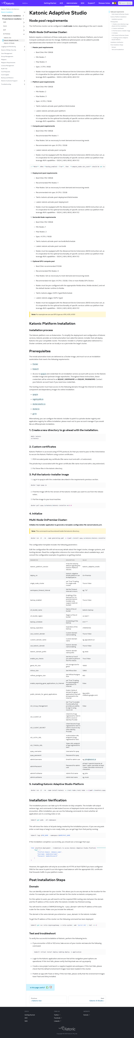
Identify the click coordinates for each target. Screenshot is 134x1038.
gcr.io (35, 414)
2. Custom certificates (118, 28)
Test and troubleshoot (118, 49)
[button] (114, 3)
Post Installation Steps (117, 45)
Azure (5, 26)
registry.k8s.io (38, 399)
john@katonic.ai (90, 759)
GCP (4, 30)
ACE (61, 3)
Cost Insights (5, 74)
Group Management (7, 56)
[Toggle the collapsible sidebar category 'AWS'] (24, 22)
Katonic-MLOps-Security (8, 50)
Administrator (72, 3)
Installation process (117, 19)
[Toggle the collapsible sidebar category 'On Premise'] (24, 34)
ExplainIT (91, 3)
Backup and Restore (7, 77)
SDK (82, 3)
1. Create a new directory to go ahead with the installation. (120, 25)
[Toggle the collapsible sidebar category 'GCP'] (24, 30)
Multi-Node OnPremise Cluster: (120, 14)
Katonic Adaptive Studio (11, 40)
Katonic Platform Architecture (10, 9)
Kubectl (36, 369)
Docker (35, 364)
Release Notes (104, 3)
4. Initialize (115, 33)
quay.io (43, 374)
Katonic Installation (7, 12)
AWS (4, 22)
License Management (7, 65)
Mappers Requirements (8, 62)
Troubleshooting (6, 84)
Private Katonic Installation (12, 19)
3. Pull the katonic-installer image (121, 30)
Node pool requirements (117, 12)
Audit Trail (4, 68)
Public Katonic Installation (11, 16)
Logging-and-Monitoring (8, 46)
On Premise (6, 34)
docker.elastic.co (39, 404)
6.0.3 (24, 3)
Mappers (3, 59)
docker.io (36, 409)
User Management (6, 53)
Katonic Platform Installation (118, 16)
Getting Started (50, 3)
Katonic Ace (7, 37)
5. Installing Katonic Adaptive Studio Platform (120, 38)
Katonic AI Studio (9, 43)
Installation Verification (117, 42)
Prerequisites (114, 21)
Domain (114, 47)
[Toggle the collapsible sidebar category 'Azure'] (24, 26)
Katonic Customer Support (9, 80)
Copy (102, 166)
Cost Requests (5, 71)
